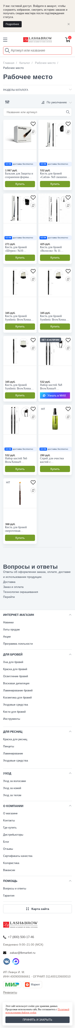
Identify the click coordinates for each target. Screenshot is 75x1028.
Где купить (10, 827)
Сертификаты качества (17, 856)
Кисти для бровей (14, 711)
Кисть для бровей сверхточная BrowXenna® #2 (16, 529)
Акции (7, 636)
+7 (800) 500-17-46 (21, 937)
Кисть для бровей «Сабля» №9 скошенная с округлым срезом (54, 175)
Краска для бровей (15, 669)
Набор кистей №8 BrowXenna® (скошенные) (51, 386)
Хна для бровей (13, 662)
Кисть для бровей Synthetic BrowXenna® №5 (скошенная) (19, 317)
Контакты (9, 820)
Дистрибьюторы (13, 834)
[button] (7, 102)
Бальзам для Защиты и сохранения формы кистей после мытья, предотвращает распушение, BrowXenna (19, 175)
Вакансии (9, 870)
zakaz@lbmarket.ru (22, 952)
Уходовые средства (15, 704)
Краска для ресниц (15, 739)
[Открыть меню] (5, 40)
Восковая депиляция (16, 683)
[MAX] (15, 961)
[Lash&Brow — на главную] (37, 39)
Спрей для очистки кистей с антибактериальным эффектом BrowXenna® (54, 460)
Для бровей (12, 654)
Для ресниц (12, 731)
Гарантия (8, 895)
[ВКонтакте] (6, 961)
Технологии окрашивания (20, 592)
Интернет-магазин (18, 614)
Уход (7, 773)
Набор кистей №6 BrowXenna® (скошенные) (16, 460)
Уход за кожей (12, 788)
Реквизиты (10, 992)
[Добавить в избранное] (33, 123)
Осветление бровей (15, 676)
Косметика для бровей (17, 697)
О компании (13, 806)
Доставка (9, 581)
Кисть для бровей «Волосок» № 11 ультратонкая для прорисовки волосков (53, 249)
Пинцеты (8, 746)
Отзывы (8, 848)
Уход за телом (12, 795)
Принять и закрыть (37, 1019)
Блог (6, 841)
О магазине (10, 813)
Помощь (10, 881)
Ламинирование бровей (17, 690)
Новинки (8, 622)
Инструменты (11, 718)
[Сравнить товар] (33, 132)
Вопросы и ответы (14, 888)
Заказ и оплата (13, 587)
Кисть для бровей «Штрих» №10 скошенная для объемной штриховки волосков (18, 249)
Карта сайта (40, 909)
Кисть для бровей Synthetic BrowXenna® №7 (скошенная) (54, 317)
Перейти (9, 597)
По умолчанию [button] (57, 102)
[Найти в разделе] (68, 112)
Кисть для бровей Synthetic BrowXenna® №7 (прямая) (19, 386)
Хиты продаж (11, 629)
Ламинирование (13, 753)
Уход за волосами (14, 781)
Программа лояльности (18, 643)
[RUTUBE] (25, 961)
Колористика (11, 863)
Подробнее (12, 24)
